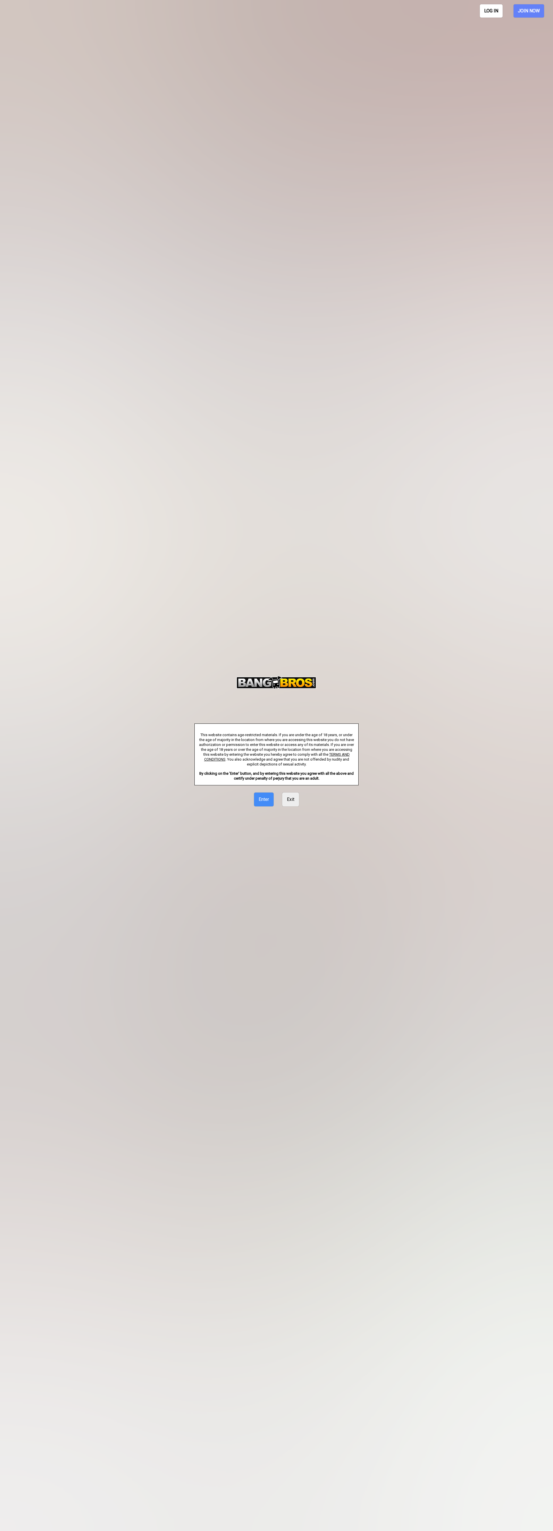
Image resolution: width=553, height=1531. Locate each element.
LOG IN (491, 11)
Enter (264, 799)
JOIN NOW (529, 11)
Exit (290, 799)
